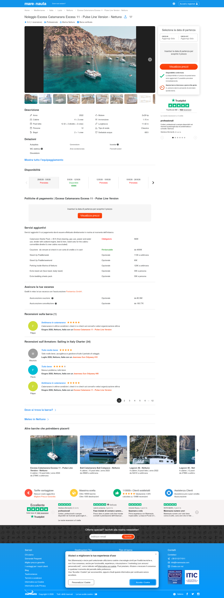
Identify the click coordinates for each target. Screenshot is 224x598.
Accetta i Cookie (143, 582)
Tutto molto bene (49, 350)
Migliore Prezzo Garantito (44, 496)
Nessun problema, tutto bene (53, 370)
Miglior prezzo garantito (35, 562)
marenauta (35, 3)
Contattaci (172, 554)
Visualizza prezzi (89, 215)
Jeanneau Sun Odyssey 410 (85, 357)
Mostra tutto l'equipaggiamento (43, 160)
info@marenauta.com (180, 562)
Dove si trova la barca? (39, 410)
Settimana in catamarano (53, 322)
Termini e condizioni (33, 578)
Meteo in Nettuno (35, 419)
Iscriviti (128, 536)
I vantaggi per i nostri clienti (36, 566)
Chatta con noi (177, 566)
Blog (27, 570)
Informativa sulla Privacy (35, 585)
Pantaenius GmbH (74, 291)
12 (152, 400)
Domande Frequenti (33, 558)
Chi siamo (29, 554)
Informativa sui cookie (107, 566)
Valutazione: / (136, 495)
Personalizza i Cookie (81, 582)
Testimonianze (31, 574)
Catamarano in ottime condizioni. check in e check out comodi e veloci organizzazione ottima (80, 326)
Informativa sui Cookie (34, 581)
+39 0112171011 (178, 558)
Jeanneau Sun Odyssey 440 (86, 373)
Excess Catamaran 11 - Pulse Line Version (93, 329)
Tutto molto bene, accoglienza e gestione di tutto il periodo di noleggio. (70, 353)
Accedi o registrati (187, 3)
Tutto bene (46, 366)
